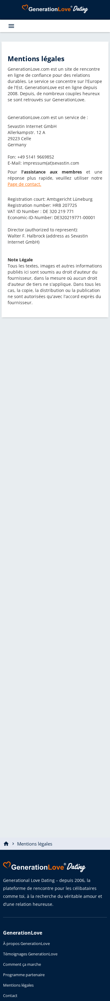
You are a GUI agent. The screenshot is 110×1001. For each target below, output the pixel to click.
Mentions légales (18, 985)
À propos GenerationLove (26, 943)
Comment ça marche (22, 964)
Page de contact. (24, 184)
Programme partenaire (24, 974)
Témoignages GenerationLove (30, 954)
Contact (10, 995)
